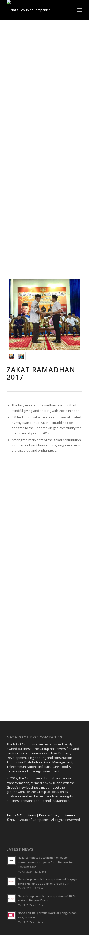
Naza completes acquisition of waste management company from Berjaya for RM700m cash (45, 862)
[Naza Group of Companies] (37, 10)
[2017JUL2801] (20, 356)
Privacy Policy (49, 815)
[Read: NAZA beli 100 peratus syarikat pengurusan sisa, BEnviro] (11, 915)
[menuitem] (79, 10)
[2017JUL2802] (44, 314)
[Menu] (79, 10)
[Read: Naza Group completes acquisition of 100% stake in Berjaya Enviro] (11, 898)
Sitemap (69, 815)
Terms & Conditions (21, 815)
